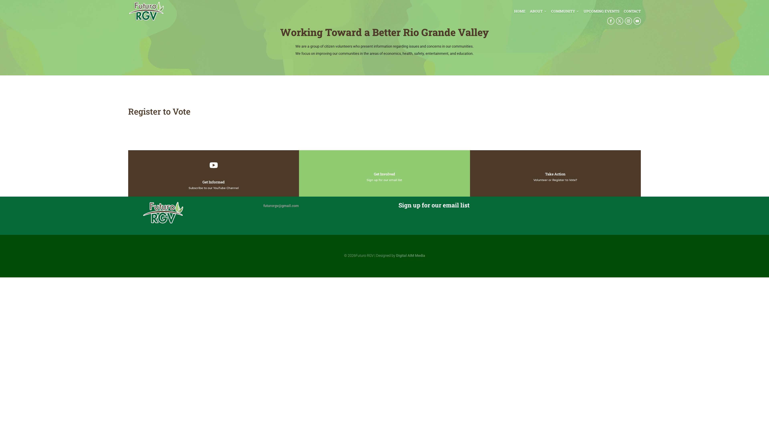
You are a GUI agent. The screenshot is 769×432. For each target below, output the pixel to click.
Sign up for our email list (384, 180)
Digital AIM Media (410, 255)
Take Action (555, 174)
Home (519, 12)
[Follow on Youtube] (637, 21)
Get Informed (213, 182)
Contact (632, 12)
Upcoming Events (601, 12)
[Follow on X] (619, 21)
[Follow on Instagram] (628, 21)
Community (563, 12)
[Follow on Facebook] (610, 21)
